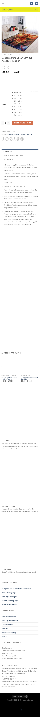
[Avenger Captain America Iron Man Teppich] (10, 365)
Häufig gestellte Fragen (10, 621)
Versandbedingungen (9, 593)
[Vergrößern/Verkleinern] (8, 705)
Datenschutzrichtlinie (9, 605)
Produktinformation (9, 617)
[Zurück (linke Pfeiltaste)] (2, 713)
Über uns (5, 628)
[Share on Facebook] (7, 139)
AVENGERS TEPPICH (14, 134)
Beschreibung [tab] (7, 151)
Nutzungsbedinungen (9, 597)
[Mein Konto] (31, 3)
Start (4, 55)
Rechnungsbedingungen (10, 601)
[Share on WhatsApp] (3, 139)
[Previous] (1, 371)
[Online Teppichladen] (20, 3)
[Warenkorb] (36, 3)
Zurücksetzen (34, 92)
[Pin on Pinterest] (18, 139)
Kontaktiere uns (7, 624)
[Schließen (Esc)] (2, 705)
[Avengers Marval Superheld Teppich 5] (29, 365)
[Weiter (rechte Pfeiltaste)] (8, 713)
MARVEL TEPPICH (14, 55)
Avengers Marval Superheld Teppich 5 (29, 378)
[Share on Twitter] (11, 139)
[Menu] (3, 3)
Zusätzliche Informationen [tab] (12, 155)
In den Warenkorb (22, 123)
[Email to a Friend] (14, 139)
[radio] (26, 93)
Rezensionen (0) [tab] (7, 160)
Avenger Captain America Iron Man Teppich (9, 378)
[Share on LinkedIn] (22, 139)
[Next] (39, 371)
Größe (4, 104)
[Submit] (36, 9)
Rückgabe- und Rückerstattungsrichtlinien (16, 589)
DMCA (4, 636)
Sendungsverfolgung (9, 632)
